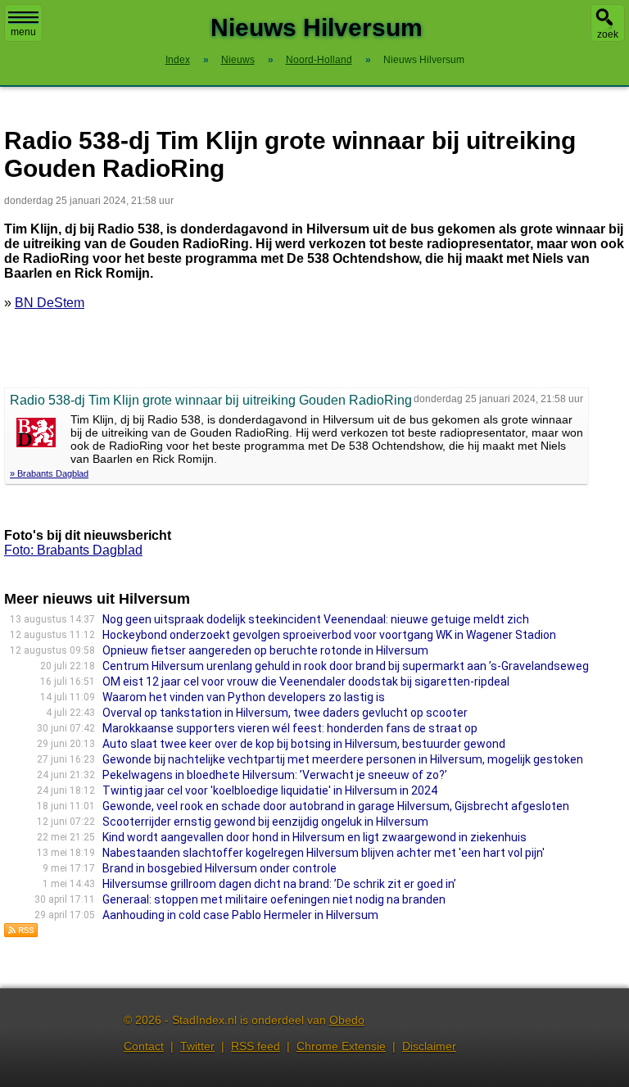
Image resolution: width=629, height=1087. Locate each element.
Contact (144, 1046)
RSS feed (255, 1046)
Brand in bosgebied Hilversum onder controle (219, 868)
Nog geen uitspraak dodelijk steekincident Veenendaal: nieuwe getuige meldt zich (315, 619)
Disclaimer (429, 1046)
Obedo (346, 1019)
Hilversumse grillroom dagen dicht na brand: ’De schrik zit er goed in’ (279, 883)
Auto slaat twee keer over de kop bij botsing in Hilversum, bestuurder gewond (303, 743)
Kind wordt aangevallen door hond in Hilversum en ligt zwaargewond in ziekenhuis (314, 837)
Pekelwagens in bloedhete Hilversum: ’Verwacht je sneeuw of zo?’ (274, 774)
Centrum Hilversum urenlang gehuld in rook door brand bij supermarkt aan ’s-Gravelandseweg (345, 666)
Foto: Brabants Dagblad (73, 550)
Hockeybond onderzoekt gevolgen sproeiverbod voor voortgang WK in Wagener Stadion (329, 634)
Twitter (197, 1046)
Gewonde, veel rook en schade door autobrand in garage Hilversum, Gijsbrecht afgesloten (335, 806)
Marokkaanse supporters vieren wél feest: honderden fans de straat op (289, 728)
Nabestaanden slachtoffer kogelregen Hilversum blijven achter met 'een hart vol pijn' (323, 852)
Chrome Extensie (341, 1046)
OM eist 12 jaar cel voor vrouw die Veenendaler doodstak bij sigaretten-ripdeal (305, 681)
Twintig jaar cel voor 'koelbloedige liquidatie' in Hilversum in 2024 (269, 790)
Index (177, 60)
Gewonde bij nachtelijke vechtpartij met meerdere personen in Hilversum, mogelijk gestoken (342, 759)
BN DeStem (49, 303)
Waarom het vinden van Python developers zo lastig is (243, 697)
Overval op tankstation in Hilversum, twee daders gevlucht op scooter (285, 712)
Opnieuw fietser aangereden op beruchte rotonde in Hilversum (265, 650)
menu (23, 32)
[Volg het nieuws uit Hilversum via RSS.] (21, 933)
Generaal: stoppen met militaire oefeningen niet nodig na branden (274, 899)
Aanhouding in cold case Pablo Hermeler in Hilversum (240, 915)
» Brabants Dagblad (49, 473)
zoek (607, 34)
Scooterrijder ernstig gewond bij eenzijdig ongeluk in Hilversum (265, 821)
